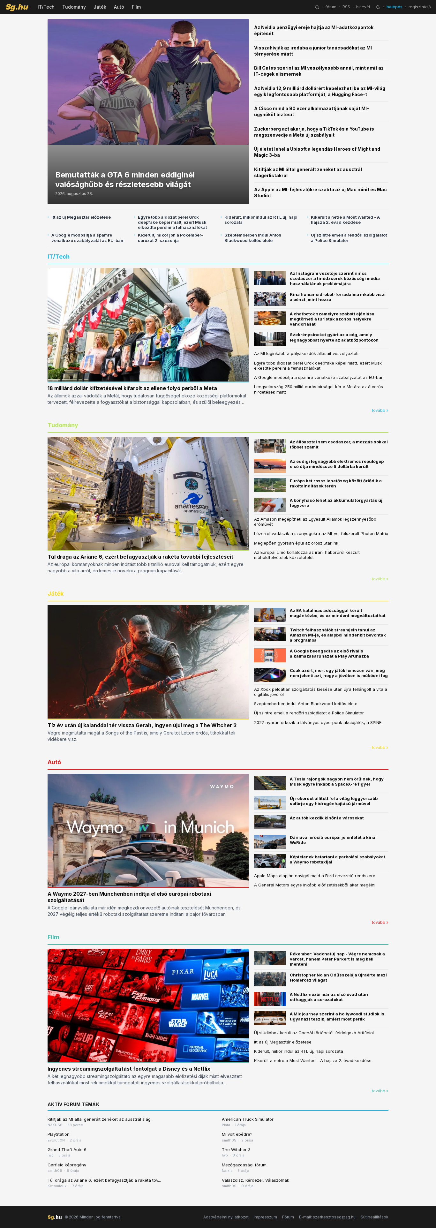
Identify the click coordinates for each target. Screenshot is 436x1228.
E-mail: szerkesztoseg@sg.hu (327, 1217)
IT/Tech (46, 7)
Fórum (288, 1217)
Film (136, 7)
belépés (394, 6)
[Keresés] (317, 7)
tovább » (380, 410)
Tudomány (74, 7)
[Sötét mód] (378, 7)
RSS (346, 6)
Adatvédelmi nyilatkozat (226, 1217)
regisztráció (420, 6)
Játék (100, 7)
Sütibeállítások (374, 1217)
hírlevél (363, 6)
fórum (330, 6)
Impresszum (265, 1217)
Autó (119, 7)
